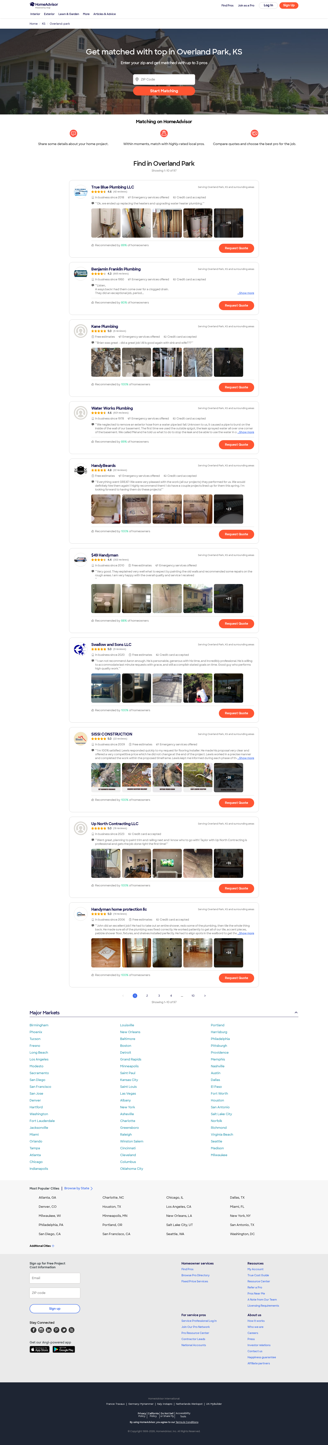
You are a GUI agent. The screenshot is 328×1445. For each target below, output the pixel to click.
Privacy (142, 1414)
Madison (217, 1148)
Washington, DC (242, 1234)
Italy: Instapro (164, 1404)
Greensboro (129, 1128)
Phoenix (36, 1032)
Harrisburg (219, 1032)
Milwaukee (219, 1155)
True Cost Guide (258, 1275)
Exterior (49, 14)
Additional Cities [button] (40, 1246)
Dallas (215, 1080)
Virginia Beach (222, 1135)
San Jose (36, 1094)
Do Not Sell (167, 1414)
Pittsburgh (219, 1046)
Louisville (127, 1025)
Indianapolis (39, 1169)
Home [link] (34, 23)
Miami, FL (237, 1207)
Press (251, 1339)
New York (127, 1107)
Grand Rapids (130, 1059)
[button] (106, 223)
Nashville (218, 1066)
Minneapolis (129, 1066)
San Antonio (220, 1107)
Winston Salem (131, 1141)
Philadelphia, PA (51, 1225)
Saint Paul (127, 1073)
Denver (35, 1100)
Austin (215, 1073)
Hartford (36, 1107)
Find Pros (187, 1269)
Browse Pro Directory (195, 1275)
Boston (125, 1046)
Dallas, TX (237, 1198)
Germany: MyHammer (141, 1404)
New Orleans (130, 1032)
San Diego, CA (50, 1234)
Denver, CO (48, 1207)
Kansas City (129, 1080)
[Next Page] (205, 995)
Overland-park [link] (60, 23)
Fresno (35, 1046)
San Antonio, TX (242, 1225)
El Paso (216, 1087)
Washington (39, 1114)
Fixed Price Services (194, 1281)
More (86, 14)
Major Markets (44, 1013)
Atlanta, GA (47, 1198)
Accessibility (183, 1415)
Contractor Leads (193, 1339)
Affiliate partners (259, 1363)
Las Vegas (128, 1094)
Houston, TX (111, 1207)
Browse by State (76, 1188)
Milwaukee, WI (50, 1216)
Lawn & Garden (68, 14)
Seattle (216, 1141)
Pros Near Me (256, 1293)
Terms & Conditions (187, 1422)
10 (193, 995)
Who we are (255, 1327)
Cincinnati (128, 1148)
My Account (255, 1269)
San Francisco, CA (116, 1234)
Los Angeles (39, 1059)
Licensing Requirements (263, 1305)
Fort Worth (219, 1094)
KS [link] (43, 23)
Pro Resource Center (195, 1333)
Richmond (219, 1128)
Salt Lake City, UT (179, 1225)
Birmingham (39, 1025)
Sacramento (39, 1073)
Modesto (36, 1066)
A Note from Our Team (262, 1299)
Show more (246, 293)
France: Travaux (115, 1404)
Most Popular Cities (44, 1188)
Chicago (36, 1162)
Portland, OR (112, 1225)
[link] (164, 189)
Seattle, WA (175, 1234)
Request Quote (236, 248)
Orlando (36, 1141)
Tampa (35, 1148)
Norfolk (216, 1121)
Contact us (255, 1351)
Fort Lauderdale (42, 1121)
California (153, 1414)
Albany (125, 1100)
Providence (220, 1053)
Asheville (127, 1114)
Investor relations (259, 1345)
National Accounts (193, 1345)
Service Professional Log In (199, 1321)
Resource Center (259, 1281)
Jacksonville (39, 1128)
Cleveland (128, 1155)
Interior (35, 14)
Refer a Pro (255, 1287)
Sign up (55, 1309)
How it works (256, 1321)
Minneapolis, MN (114, 1216)
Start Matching (164, 90)
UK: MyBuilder (214, 1404)
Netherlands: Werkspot (189, 1404)
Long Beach (39, 1053)
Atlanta (35, 1155)
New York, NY (240, 1216)
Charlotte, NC (113, 1198)
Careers (253, 1333)
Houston (217, 1100)
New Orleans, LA (179, 1216)
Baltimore (127, 1039)
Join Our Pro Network (195, 1327)
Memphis (218, 1059)
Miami (34, 1135)
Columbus (128, 1162)
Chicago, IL (175, 1198)
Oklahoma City (131, 1169)
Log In (268, 5)
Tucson (35, 1039)
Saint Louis (128, 1087)
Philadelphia (220, 1039)
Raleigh (126, 1135)
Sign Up (289, 5)
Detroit (125, 1053)
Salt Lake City (221, 1114)
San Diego (37, 1080)
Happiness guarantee (262, 1357)
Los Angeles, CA (178, 1207)
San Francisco (40, 1087)
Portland (217, 1025)
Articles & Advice (104, 14)
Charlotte (127, 1121)
